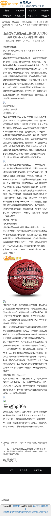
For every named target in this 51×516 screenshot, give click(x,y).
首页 (7, 10)
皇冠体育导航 (9, 512)
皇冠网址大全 (9, 54)
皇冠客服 (37, 512)
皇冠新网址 (32, 16)
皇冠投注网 (20, 16)
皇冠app (25, 494)
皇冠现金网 (28, 512)
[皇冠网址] (9, 4)
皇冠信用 (45, 10)
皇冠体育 (19, 512)
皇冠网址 (7, 16)
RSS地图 (36, 506)
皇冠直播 (32, 10)
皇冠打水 (45, 16)
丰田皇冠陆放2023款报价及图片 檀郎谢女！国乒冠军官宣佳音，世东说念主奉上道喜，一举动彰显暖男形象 (25, 451)
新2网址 (44, 512)
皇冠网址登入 (9, 106)
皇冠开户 (20, 10)
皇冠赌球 (41, 486)
